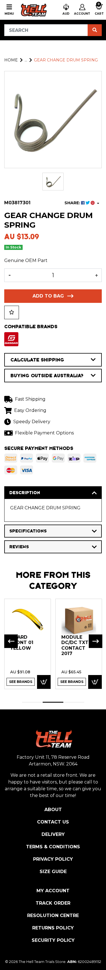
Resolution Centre (53, 915)
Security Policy (53, 940)
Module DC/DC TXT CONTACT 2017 (74, 645)
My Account (53, 890)
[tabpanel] (27, 643)
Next (95, 641)
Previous (11, 641)
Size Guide (53, 871)
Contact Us (53, 822)
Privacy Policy (53, 859)
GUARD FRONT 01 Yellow (21, 642)
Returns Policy (53, 928)
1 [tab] (32, 702)
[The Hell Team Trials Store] (33, 10)
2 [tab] (53, 702)
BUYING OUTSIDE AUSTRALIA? (46, 375)
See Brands (20, 682)
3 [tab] (73, 702)
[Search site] (95, 30)
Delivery (53, 834)
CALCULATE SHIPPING (37, 360)
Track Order (53, 903)
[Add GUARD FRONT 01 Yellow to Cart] (44, 682)
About (53, 809)
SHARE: (72, 202)
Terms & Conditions (53, 846)
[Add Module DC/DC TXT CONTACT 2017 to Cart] (95, 682)
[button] (66, 10)
